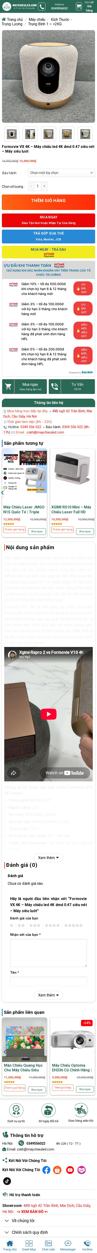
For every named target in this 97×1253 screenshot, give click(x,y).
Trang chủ (15, 19)
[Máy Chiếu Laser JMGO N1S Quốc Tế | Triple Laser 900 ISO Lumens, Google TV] (24, 470)
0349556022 (35, 1144)
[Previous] (8, 76)
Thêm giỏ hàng (48, 200)
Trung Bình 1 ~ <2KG (45, 24)
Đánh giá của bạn (24, 918)
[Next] (88, 76)
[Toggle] (7, 1221)
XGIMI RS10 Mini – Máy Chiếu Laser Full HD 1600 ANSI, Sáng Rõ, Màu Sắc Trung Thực (71, 514)
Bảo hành (9, 173)
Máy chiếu (37, 19)
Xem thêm (46, 858)
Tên (14, 973)
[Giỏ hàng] (79, 6)
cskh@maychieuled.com (45, 432)
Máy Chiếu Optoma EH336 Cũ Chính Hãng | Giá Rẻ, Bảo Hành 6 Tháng (72, 1072)
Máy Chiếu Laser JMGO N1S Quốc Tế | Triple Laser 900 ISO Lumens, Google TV (23, 514)
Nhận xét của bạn (25, 935)
